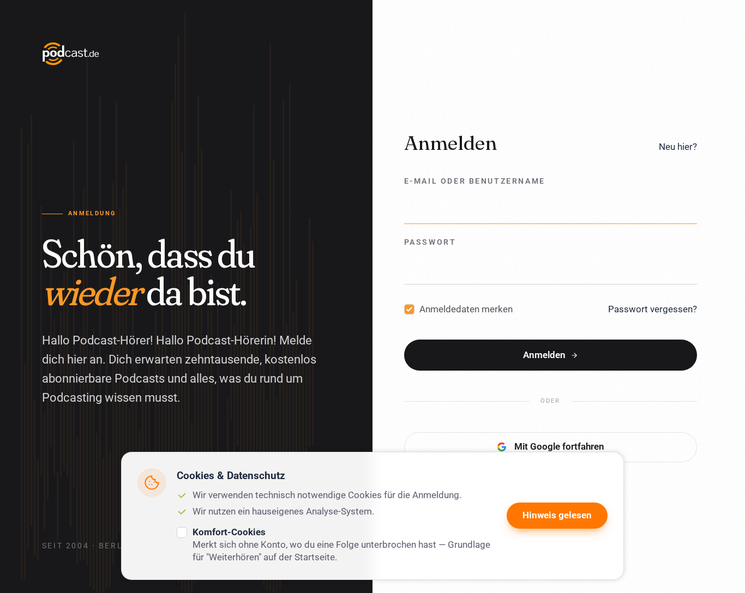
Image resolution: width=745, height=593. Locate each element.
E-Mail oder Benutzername (474, 181)
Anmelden (544, 354)
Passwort (430, 242)
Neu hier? (678, 146)
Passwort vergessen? (652, 309)
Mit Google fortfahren (559, 446)
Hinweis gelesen (557, 515)
